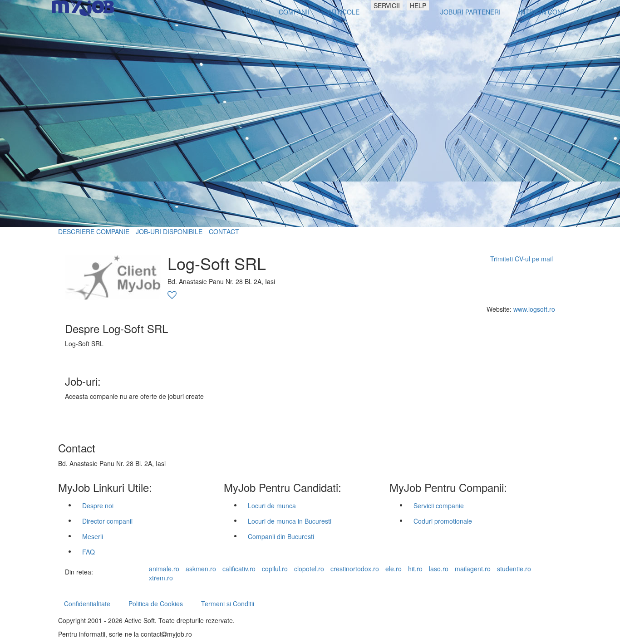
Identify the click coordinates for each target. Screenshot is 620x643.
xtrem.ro (161, 577)
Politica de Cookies (155, 603)
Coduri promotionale (442, 520)
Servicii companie (438, 505)
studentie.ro (514, 568)
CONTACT (224, 231)
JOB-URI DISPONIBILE (169, 231)
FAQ (88, 551)
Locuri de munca (272, 505)
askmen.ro (201, 568)
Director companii (107, 520)
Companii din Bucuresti (281, 536)
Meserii (92, 536)
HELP (418, 5)
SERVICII (387, 5)
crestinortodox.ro (354, 568)
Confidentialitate (87, 603)
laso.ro (438, 568)
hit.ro (415, 568)
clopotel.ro (309, 568)
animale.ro (164, 568)
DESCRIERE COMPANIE (93, 231)
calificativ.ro (239, 568)
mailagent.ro (473, 568)
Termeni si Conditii (227, 603)
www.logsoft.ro (534, 309)
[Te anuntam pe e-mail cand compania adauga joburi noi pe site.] (172, 295)
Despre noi (97, 505)
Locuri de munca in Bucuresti (289, 520)
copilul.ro (275, 568)
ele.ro (393, 568)
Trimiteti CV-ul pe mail (521, 258)
